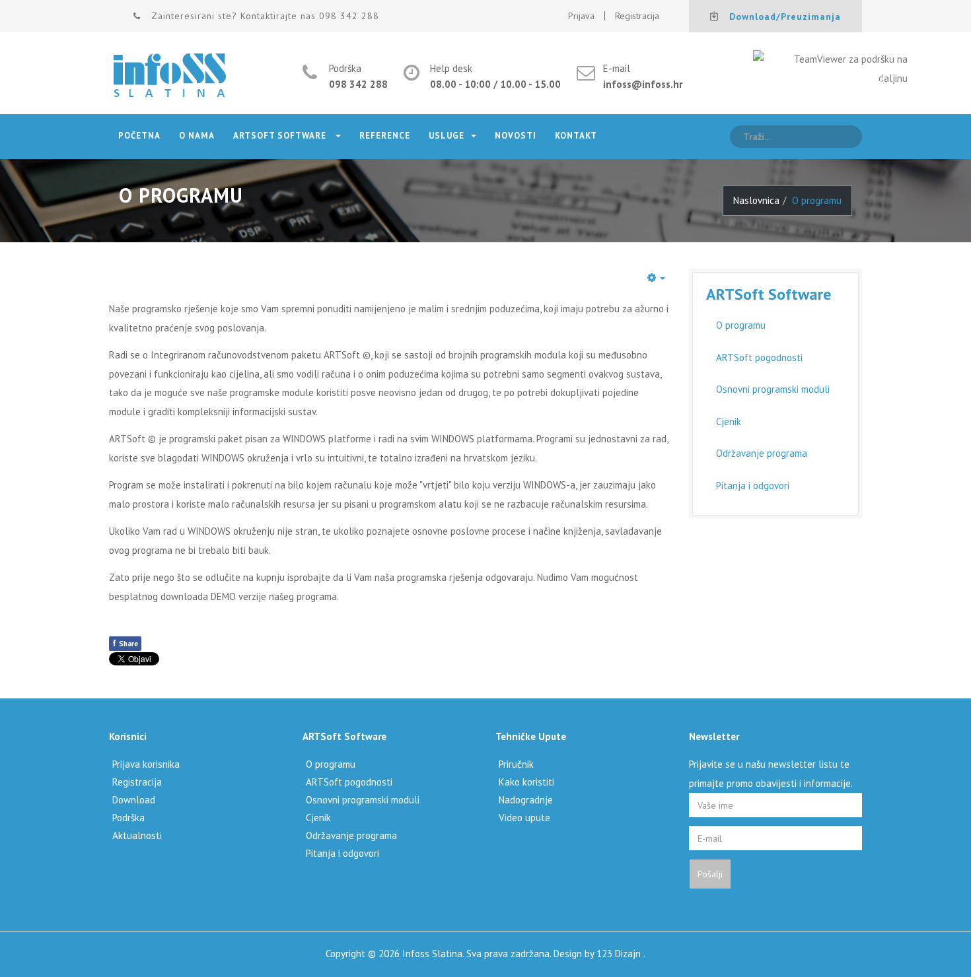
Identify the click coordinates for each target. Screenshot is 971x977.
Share (125, 643)
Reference (384, 135)
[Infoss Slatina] (170, 76)
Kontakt (576, 135)
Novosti (515, 135)
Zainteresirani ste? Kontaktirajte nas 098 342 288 (265, 16)
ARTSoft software (281, 135)
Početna (139, 135)
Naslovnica (756, 200)
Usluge (446, 135)
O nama (197, 135)
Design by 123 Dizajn (598, 953)
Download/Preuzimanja (785, 16)
